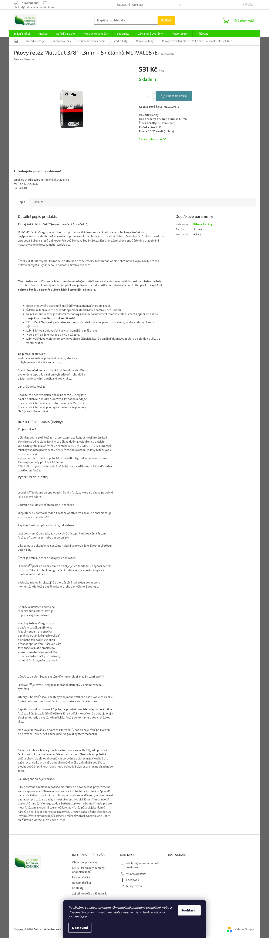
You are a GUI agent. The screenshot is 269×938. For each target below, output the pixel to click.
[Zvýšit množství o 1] (154, 93)
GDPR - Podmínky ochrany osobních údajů (88, 870)
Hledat (166, 20)
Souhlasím (189, 910)
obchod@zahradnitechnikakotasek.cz (142, 865)
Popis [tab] (21, 202)
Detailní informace (150, 139)
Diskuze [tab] (39, 202)
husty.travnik (134, 886)
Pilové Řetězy (202, 224)
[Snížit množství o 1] (154, 98)
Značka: (24, 59)
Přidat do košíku (177, 95)
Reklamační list (81, 883)
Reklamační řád (81, 877)
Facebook (132, 880)
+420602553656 (136, 874)
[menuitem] (21, 33)
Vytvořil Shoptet (245, 929)
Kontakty (78, 888)
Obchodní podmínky (130, 5)
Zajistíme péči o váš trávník (89, 894)
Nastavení (80, 927)
